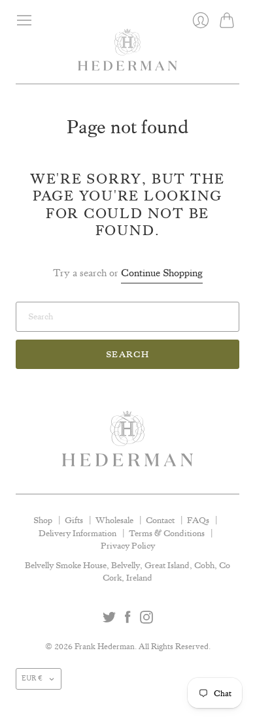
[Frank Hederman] (127, 56)
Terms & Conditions (167, 533)
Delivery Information (77, 533)
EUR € (32, 678)
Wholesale (114, 520)
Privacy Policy (128, 545)
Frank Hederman (105, 646)
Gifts (74, 520)
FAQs (198, 520)
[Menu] (24, 20)
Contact (160, 520)
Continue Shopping (162, 273)
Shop (42, 520)
